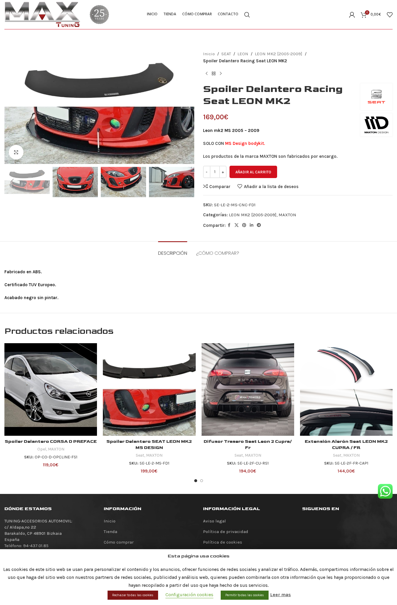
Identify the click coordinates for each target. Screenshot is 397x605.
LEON (242, 53)
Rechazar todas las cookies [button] (132, 595)
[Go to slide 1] (195, 480)
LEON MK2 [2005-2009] (278, 53)
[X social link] (236, 225)
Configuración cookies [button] (189, 594)
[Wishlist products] (390, 15)
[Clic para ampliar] (16, 152)
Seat (140, 455)
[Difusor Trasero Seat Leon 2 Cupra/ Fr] (248, 389)
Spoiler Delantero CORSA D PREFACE (51, 441)
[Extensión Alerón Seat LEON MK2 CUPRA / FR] (346, 389)
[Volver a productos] (213, 73)
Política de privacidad (225, 531)
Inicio (209, 53)
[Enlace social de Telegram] (259, 225)
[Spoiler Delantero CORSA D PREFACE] (50, 389)
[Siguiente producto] (220, 73)
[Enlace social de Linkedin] (251, 225)
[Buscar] (247, 15)
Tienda (110, 531)
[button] (11, 182)
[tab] (172, 250)
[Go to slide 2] (201, 480)
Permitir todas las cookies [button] (244, 595)
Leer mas (280, 594)
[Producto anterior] (206, 73)
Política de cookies (222, 542)
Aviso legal (214, 521)
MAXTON (287, 214)
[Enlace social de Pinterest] (244, 225)
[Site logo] (42, 14)
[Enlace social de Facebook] (229, 225)
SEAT (226, 53)
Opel (41, 449)
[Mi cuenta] (352, 15)
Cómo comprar (119, 542)
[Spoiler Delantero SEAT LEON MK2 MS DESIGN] (149, 389)
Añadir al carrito (253, 172)
